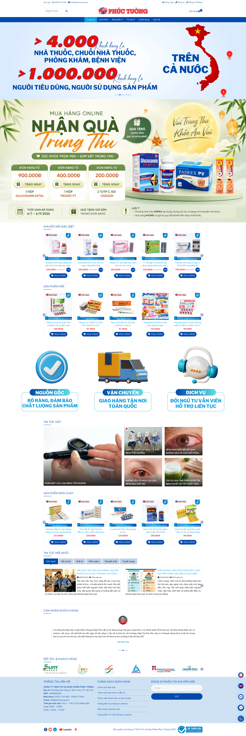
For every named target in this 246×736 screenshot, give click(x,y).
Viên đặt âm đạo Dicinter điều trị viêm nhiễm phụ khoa (58, 530)
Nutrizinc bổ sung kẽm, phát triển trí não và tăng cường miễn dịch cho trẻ (155, 530)
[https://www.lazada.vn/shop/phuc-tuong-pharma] (65, 730)
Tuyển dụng (144, 19)
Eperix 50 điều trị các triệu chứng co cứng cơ (91, 324)
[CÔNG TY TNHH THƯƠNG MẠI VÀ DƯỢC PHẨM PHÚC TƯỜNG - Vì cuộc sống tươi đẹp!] (123, 11)
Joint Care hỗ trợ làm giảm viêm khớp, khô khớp (123, 530)
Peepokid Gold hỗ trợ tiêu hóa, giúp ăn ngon (123, 324)
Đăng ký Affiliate (195, 2)
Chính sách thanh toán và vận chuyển (114, 698)
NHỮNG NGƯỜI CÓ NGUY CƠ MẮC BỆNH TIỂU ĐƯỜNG (143, 451)
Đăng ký (180, 2)
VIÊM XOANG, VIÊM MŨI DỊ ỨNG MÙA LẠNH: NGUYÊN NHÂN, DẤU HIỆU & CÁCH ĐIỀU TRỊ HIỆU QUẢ (98, 572)
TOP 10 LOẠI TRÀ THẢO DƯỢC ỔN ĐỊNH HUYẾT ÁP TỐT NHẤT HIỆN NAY (183, 482)
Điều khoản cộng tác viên (108, 709)
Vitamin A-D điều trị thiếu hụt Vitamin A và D (58, 324)
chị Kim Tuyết (123, 638)
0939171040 (60, 2)
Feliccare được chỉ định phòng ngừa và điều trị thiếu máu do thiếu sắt (155, 324)
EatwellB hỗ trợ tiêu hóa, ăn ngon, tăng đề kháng (58, 264)
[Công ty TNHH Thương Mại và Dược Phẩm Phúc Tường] (58, 246)
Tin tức (130, 19)
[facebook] (45, 729)
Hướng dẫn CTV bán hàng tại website (114, 714)
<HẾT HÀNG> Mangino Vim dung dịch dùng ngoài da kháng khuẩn (188, 530)
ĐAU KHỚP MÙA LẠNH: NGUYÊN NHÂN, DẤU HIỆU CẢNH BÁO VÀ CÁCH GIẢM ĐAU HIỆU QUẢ (179, 572)
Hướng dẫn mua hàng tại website (112, 703)
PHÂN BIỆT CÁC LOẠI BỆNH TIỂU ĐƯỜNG (65, 483)
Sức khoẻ (50, 561)
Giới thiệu (103, 19)
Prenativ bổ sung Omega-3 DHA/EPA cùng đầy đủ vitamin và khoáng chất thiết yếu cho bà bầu (155, 264)
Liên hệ (156, 19)
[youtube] (50, 729)
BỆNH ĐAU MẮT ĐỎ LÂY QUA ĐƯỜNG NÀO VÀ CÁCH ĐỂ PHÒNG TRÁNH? (183, 451)
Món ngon (94, 561)
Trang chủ (90, 19)
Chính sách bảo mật (106, 687)
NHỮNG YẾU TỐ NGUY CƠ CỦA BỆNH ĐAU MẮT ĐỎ (141, 482)
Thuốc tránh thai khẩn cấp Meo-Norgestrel (187, 324)
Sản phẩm (116, 19)
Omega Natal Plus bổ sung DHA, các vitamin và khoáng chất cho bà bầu (187, 264)
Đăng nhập (169, 2)
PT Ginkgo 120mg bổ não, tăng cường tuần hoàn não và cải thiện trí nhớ (123, 264)
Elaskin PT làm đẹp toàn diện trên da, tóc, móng (90, 264)
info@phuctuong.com (79, 2)
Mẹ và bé (65, 561)
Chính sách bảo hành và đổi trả (111, 692)
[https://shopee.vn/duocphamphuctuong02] (75, 730)
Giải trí (79, 561)
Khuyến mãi (111, 561)
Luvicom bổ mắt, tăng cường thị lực (91, 530)
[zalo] (54, 729)
